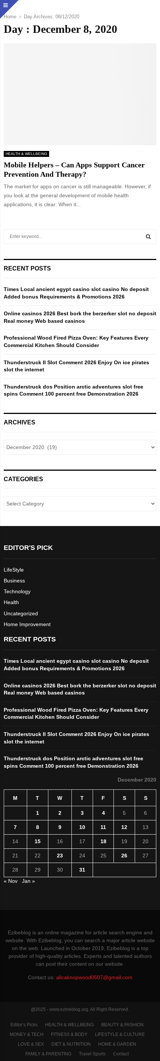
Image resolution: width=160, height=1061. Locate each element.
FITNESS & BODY (69, 1034)
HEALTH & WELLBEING (26, 154)
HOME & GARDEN (117, 1044)
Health (11, 602)
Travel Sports (92, 1054)
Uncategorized (21, 613)
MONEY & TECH (27, 1034)
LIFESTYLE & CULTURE (120, 1034)
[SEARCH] (148, 236)
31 (82, 870)
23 (60, 856)
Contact (121, 1054)
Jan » (28, 881)
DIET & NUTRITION (71, 1044)
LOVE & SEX (31, 1044)
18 (103, 841)
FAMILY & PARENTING (48, 1054)
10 (82, 827)
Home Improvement (27, 624)
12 (124, 827)
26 (124, 856)
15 (38, 841)
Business (14, 581)
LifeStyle (14, 570)
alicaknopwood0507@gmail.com (94, 977)
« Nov (10, 881)
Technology (17, 591)
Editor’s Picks (24, 1024)
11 (103, 827)
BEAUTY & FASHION (122, 1024)
